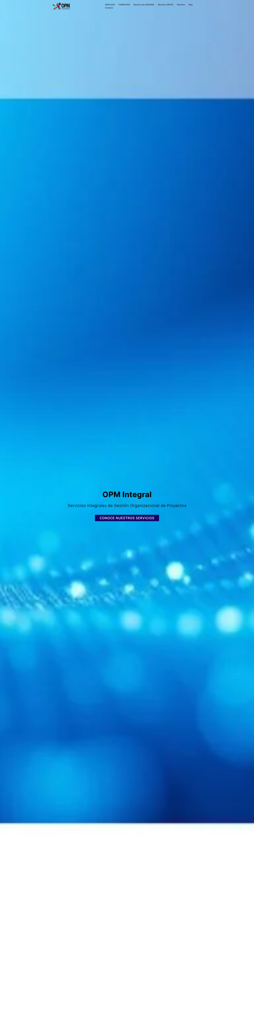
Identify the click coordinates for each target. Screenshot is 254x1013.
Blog (190, 4)
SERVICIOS (110, 4)
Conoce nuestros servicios (127, 518)
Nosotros (181, 4)
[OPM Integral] (61, 6)
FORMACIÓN (124, 4)
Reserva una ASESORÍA (144, 4)
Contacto (109, 8)
